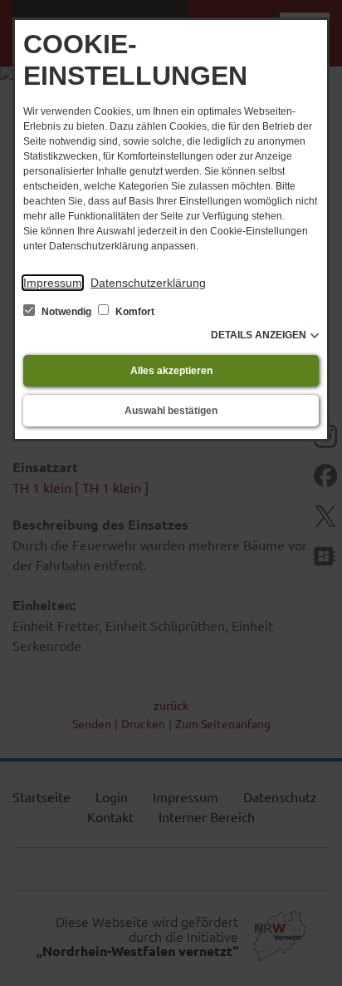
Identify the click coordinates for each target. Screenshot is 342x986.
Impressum (52, 282)
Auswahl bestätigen (171, 411)
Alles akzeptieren (171, 371)
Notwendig (66, 312)
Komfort (133, 312)
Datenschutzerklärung (148, 282)
